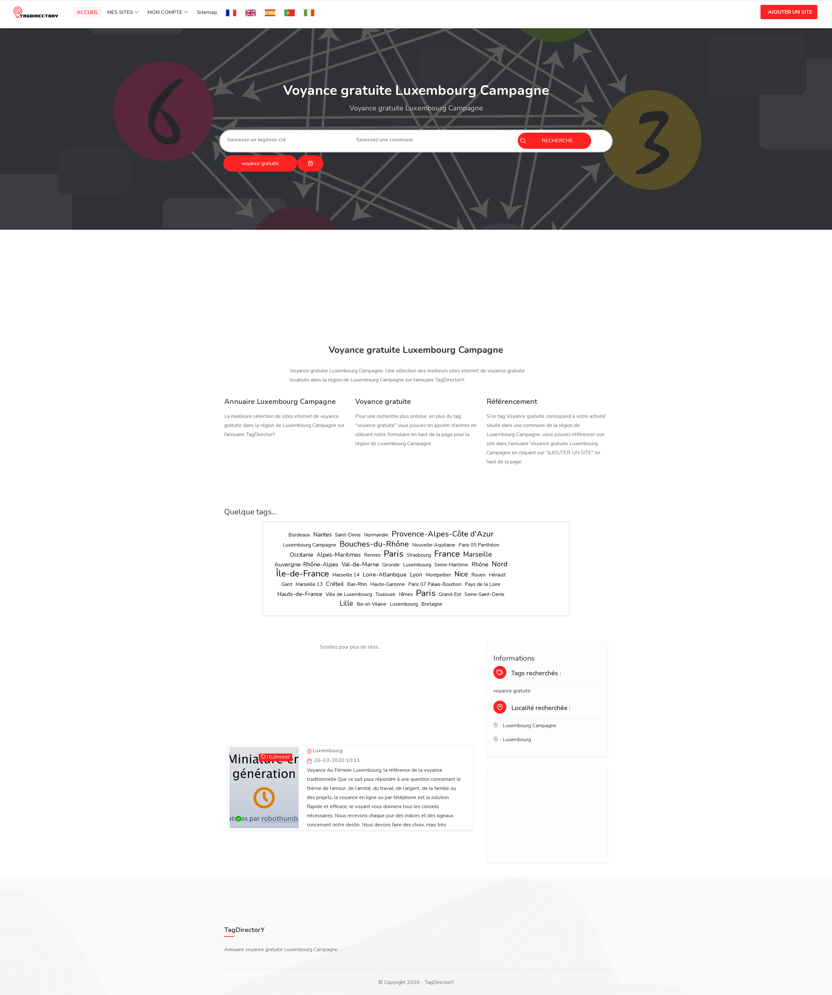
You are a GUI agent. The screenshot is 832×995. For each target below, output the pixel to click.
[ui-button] (310, 163)
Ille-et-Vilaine (371, 604)
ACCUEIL (87, 12)
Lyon (416, 574)
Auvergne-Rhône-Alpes (306, 564)
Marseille (477, 554)
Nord (499, 564)
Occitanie (301, 555)
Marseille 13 (309, 584)
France (447, 554)
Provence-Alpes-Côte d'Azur (443, 534)
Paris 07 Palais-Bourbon (435, 584)
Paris (393, 554)
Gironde (391, 565)
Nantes (322, 534)
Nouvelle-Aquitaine (433, 545)
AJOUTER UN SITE (790, 12)
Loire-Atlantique (385, 574)
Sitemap (207, 12)
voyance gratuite (512, 691)
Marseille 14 (345, 575)
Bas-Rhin (357, 584)
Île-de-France (302, 574)
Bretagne (431, 604)
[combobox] (286, 140)
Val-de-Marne (360, 564)
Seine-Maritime (451, 565)
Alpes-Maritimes (339, 555)
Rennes (372, 555)
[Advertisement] (414, 288)
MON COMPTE (165, 12)
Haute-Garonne (387, 584)
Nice (461, 574)
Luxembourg (417, 565)
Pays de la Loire (482, 584)
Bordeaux (299, 535)
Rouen (478, 575)
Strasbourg (419, 555)
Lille (346, 603)
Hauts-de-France (299, 594)
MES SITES (120, 12)
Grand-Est (450, 594)
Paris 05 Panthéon (479, 545)
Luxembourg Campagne (309, 545)
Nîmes (406, 594)
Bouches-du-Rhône (374, 544)
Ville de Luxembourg (349, 594)
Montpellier (438, 575)
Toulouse (385, 594)
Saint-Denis (348, 535)
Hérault (497, 575)
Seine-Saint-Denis (484, 594)
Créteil (335, 584)
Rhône (480, 564)
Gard (286, 584)
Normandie (376, 535)
